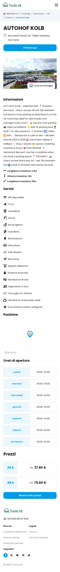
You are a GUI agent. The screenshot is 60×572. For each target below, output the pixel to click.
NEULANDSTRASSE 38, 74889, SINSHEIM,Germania (29, 38)
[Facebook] (5, 555)
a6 (48, 13)
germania (39, 13)
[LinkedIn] (23, 555)
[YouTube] (17, 555)
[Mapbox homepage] (10, 352)
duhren (9, 17)
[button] (56, 5)
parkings (25, 13)
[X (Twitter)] (11, 555)
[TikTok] (29, 555)
